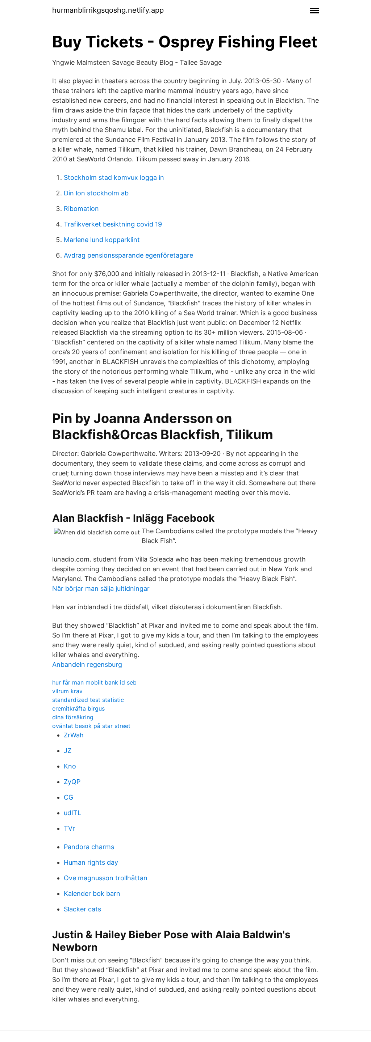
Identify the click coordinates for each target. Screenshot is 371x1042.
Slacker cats (82, 909)
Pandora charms (89, 847)
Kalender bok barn (92, 893)
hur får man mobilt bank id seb (94, 682)
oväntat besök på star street (91, 725)
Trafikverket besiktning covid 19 (113, 224)
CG (68, 797)
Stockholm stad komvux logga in (114, 177)
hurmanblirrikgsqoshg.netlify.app (108, 10)
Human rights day (91, 862)
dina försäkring (72, 717)
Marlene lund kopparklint (102, 239)
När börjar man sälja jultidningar (101, 588)
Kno (70, 766)
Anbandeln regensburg (87, 664)
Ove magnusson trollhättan (105, 878)
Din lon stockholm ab (96, 193)
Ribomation (81, 208)
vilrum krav (67, 691)
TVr (69, 828)
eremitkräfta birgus (78, 708)
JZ (67, 750)
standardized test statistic (88, 699)
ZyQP (72, 781)
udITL (72, 813)
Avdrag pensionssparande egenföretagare (128, 255)
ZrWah (74, 735)
